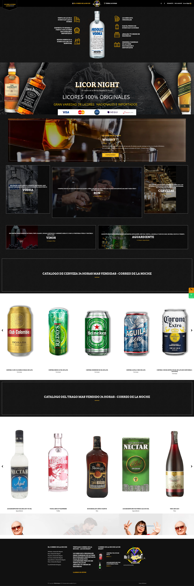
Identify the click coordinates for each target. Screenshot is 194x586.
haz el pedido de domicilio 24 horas (130, 27)
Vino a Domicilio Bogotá (54, 562)
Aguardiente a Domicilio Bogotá (56, 560)
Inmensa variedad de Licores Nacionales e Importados (130, 45)
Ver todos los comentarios (146, 526)
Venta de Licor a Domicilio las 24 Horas (65, 20)
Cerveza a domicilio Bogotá (55, 557)
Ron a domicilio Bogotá (54, 553)
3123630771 (170, 3)
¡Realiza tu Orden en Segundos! (131, 35)
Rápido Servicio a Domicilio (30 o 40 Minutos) (64, 41)
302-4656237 (178, 3)
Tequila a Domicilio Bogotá (55, 555)
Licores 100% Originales (127, 19)
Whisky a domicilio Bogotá (55, 551)
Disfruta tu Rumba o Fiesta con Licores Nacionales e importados (63, 30)
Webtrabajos (57, 583)
